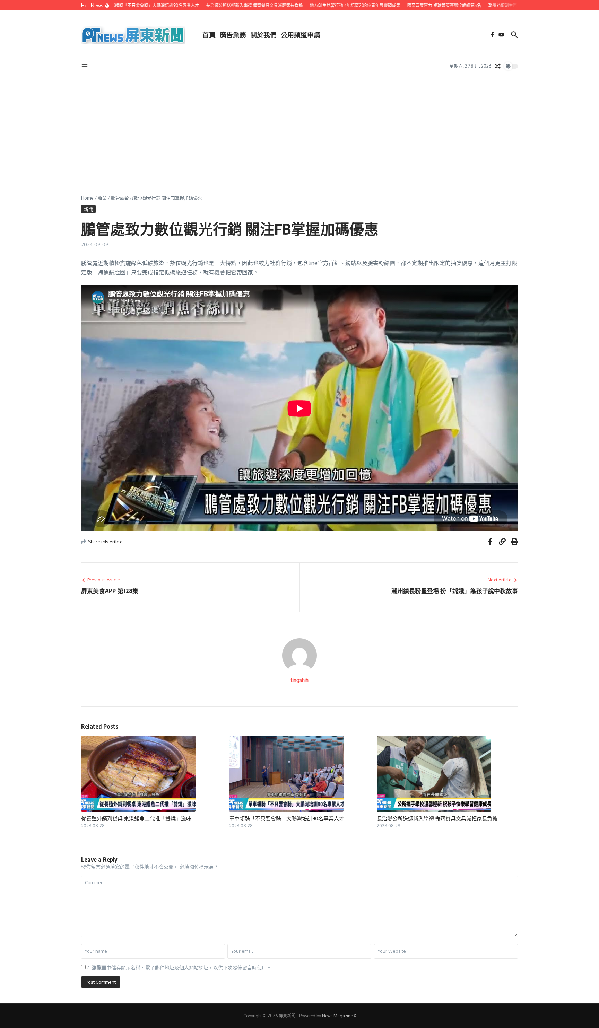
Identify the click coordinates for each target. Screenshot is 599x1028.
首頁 (209, 34)
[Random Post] (498, 66)
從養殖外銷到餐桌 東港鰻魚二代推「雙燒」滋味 (136, 818)
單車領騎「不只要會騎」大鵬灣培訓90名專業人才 (286, 818)
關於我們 (263, 34)
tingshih (299, 680)
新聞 (102, 198)
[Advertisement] (299, 125)
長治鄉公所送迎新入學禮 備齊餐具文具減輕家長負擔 (437, 818)
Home (87, 198)
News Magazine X (339, 1015)
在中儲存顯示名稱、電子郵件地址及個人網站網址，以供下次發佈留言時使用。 (179, 967)
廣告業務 (233, 34)
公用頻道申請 (300, 34)
